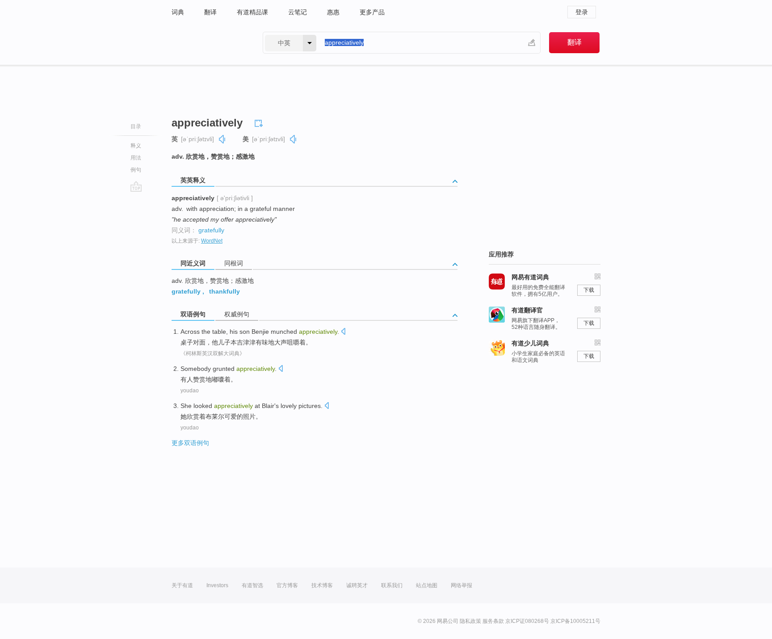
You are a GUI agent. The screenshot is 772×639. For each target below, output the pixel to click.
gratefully (211, 230)
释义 (135, 146)
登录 (581, 12)
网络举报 (461, 585)
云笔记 (297, 12)
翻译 (210, 12)
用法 (135, 158)
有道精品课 (252, 12)
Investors (217, 585)
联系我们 (392, 585)
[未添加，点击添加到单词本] (260, 122)
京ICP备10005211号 (575, 621)
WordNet (211, 241)
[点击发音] (343, 332)
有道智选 (252, 585)
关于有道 (182, 585)
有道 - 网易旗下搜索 (208, 42)
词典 (178, 12)
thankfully (224, 291)
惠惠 (333, 12)
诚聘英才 (357, 585)
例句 (135, 170)
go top (136, 186)
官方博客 (287, 585)
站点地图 (426, 585)
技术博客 (322, 585)
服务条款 (493, 621)
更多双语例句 (190, 442)
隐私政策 (470, 621)
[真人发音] (222, 139)
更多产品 (372, 12)
